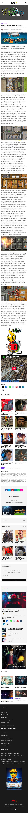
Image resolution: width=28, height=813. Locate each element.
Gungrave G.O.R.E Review (20, 687)
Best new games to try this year (14, 633)
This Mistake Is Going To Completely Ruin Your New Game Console (7, 413)
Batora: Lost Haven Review (7, 701)
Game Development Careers (7, 725)
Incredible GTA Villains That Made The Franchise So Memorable (20, 430)
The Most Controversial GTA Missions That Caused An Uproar (19, 543)
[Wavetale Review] (7, 680)
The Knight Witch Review (20, 700)
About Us (7, 804)
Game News (4, 712)
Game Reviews (4, 23)
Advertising (20, 804)
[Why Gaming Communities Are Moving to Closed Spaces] (4, 640)
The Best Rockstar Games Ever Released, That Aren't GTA (7, 543)
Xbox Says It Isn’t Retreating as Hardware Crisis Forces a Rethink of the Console (13, 758)
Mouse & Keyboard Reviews (7, 740)
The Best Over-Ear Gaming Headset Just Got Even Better (7, 463)
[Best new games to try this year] (4, 635)
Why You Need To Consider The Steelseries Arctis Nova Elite (20, 558)
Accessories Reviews (5, 745)
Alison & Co (6, 613)
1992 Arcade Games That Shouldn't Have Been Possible (6, 430)
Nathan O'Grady (6, 29)
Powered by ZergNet (23, 394)
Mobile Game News (5, 714)
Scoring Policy (13, 804)
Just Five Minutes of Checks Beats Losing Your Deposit (13, 761)
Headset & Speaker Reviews (7, 738)
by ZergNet (24, 526)
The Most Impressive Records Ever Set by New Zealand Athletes (13, 764)
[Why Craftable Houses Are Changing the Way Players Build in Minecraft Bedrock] (14, 600)
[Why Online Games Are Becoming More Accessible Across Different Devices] (4, 630)
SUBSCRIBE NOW (14, 579)
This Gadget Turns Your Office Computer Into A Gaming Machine (6, 446)
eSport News (4, 717)
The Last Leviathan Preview (14, 496)
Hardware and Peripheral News (8, 720)
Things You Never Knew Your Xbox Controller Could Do (7, 558)
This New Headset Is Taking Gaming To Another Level (20, 413)
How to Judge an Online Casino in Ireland (10, 753)
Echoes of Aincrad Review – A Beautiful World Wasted (12, 755)
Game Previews (4, 735)
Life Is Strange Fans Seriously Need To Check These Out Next (20, 446)
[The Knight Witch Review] (21, 693)
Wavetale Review (5, 687)
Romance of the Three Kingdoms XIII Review (14, 502)
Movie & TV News (5, 722)
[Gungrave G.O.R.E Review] (21, 680)
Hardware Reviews (5, 743)
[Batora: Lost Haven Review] (7, 694)
